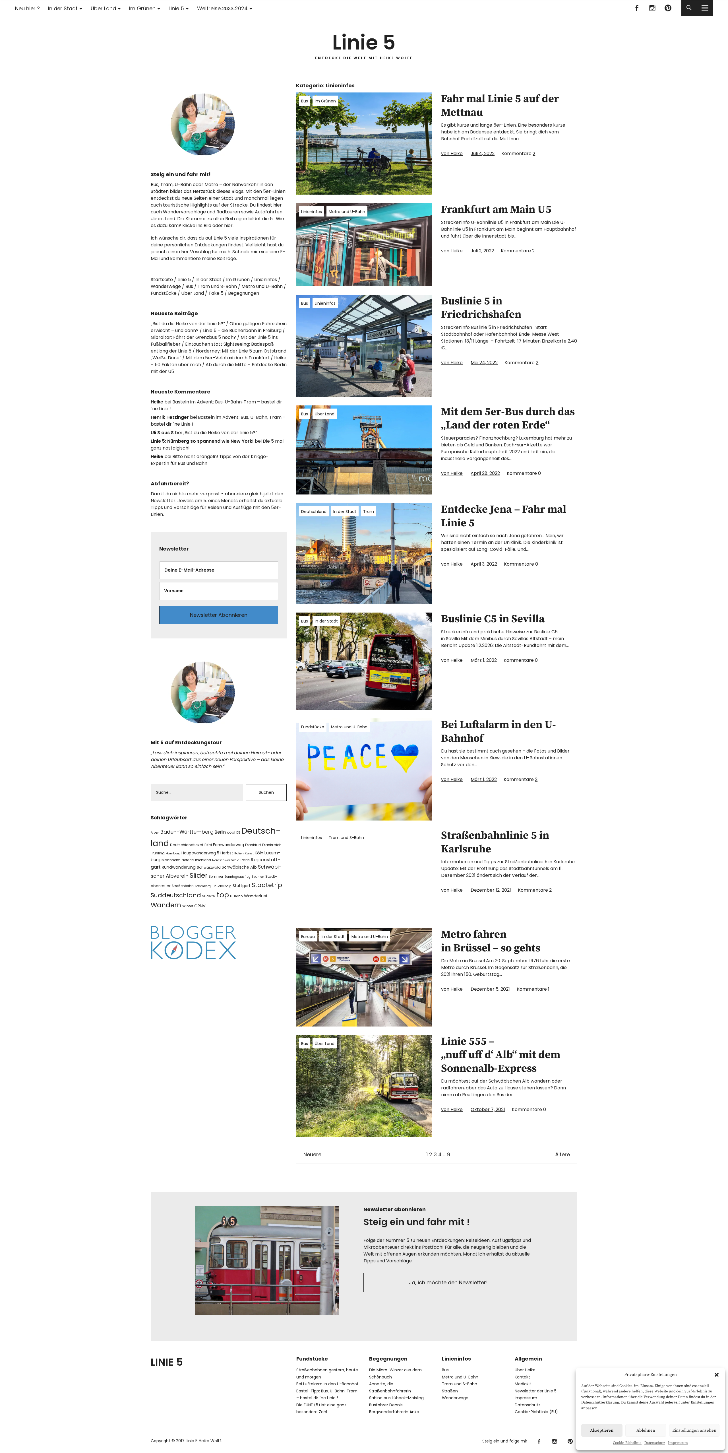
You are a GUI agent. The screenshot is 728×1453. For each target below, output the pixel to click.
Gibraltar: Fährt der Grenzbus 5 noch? (193, 337)
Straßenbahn (183, 886)
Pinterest (668, 8)
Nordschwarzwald (225, 860)
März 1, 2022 (484, 660)
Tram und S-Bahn (346, 837)
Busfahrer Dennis (386, 1405)
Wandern (166, 905)
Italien (239, 853)
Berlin (220, 832)
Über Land (103, 8)
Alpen (155, 832)
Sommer (216, 876)
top (223, 895)
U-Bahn (236, 896)
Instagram (652, 8)
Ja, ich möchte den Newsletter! (448, 1282)
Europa (308, 936)
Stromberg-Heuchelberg (213, 886)
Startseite (162, 279)
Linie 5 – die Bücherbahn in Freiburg (242, 330)
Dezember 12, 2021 (491, 890)
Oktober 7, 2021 (488, 1109)
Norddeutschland (196, 860)
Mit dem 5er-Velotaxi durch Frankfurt (228, 358)
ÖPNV (200, 906)
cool (231, 832)
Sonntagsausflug (237, 877)
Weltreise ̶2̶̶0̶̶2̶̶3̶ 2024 (222, 8)
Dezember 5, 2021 (490, 989)
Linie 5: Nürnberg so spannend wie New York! (202, 441)
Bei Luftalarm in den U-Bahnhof (498, 731)
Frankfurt (253, 845)
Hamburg (173, 853)
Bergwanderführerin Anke (394, 1412)
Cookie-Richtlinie (627, 1442)
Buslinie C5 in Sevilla (493, 619)
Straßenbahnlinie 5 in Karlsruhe (495, 842)
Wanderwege (166, 286)
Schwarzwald (209, 867)
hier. (228, 225)
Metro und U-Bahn (347, 212)
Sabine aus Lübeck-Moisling (396, 1398)
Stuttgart (242, 886)
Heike (157, 402)
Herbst (226, 853)
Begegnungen (243, 293)
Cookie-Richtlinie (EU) (536, 1412)
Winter (187, 906)
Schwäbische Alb (239, 867)
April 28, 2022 (485, 473)
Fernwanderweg (228, 845)
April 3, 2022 (484, 564)
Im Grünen (142, 8)
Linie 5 (176, 8)
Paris (245, 860)
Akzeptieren (601, 1430)
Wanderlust (256, 896)
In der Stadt (63, 8)
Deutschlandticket (186, 845)
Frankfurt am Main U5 (496, 210)
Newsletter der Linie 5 (536, 1391)
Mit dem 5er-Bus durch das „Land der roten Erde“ (508, 418)
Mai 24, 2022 (484, 362)
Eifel (208, 845)
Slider (199, 875)
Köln (259, 853)
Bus (304, 101)
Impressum (678, 1442)
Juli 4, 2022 (483, 153)
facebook (637, 8)
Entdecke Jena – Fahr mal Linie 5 (503, 516)
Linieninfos (311, 212)
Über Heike (525, 1370)
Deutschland (313, 511)
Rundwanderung (179, 867)
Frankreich (272, 845)
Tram (368, 511)
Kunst (249, 853)
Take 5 (216, 293)
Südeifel (209, 896)
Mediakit (523, 1384)
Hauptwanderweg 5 (200, 853)
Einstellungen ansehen (694, 1430)
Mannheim (171, 860)
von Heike (452, 153)
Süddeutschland (176, 895)
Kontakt (522, 1377)
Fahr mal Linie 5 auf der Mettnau (500, 105)
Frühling (158, 853)
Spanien (258, 877)
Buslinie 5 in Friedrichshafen (481, 308)
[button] (716, 1375)
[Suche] (689, 8)
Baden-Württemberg (187, 831)
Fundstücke (312, 727)
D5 (238, 832)
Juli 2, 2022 (482, 251)
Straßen (450, 1391)
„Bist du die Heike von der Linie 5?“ (188, 323)
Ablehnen (645, 1430)
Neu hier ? (27, 8)
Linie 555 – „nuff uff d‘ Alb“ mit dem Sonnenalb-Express (500, 1055)
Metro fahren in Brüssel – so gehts (490, 941)
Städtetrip (267, 885)
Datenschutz (654, 1442)
